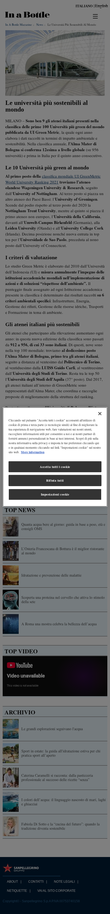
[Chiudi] (100, 414)
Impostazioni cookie (55, 494)
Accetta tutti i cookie (55, 466)
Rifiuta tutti (55, 480)
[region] (55, 457)
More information (32, 452)
